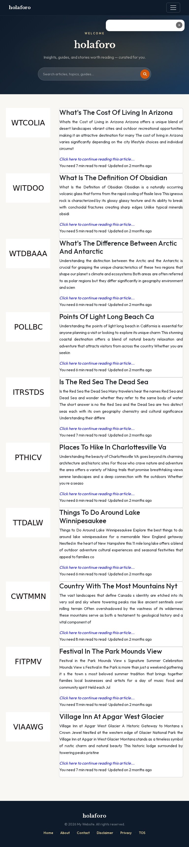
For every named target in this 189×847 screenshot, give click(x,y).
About (65, 833)
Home (48, 833)
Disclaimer (105, 833)
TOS (142, 833)
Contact (83, 833)
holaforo (20, 7)
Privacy (126, 833)
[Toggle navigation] (173, 8)
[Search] (145, 74)
